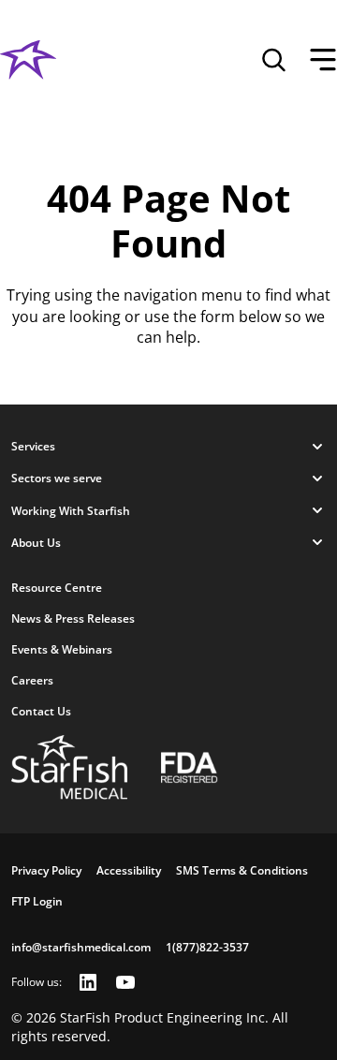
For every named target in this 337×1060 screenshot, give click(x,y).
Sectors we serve (56, 478)
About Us (36, 543)
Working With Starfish (70, 511)
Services (33, 446)
